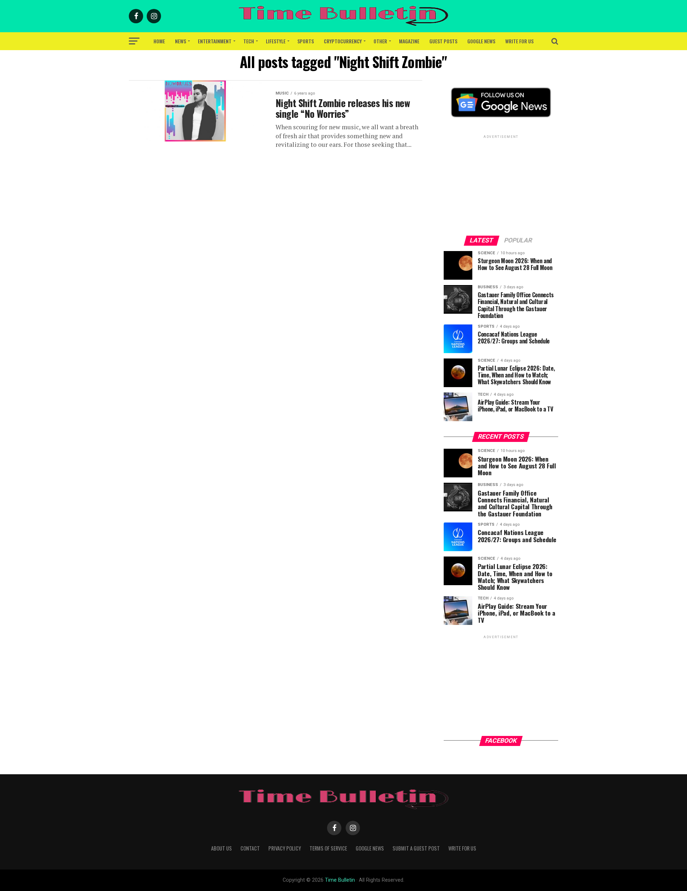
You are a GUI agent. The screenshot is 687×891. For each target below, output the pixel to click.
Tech (248, 41)
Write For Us (519, 41)
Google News (481, 41)
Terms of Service (328, 848)
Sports (305, 41)
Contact (250, 848)
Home (159, 41)
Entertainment (215, 41)
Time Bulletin (340, 880)
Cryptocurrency (343, 41)
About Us (221, 848)
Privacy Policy (284, 848)
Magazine (409, 41)
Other (380, 41)
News (180, 41)
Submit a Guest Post (416, 848)
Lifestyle (276, 41)
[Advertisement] (501, 185)
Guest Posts (443, 41)
